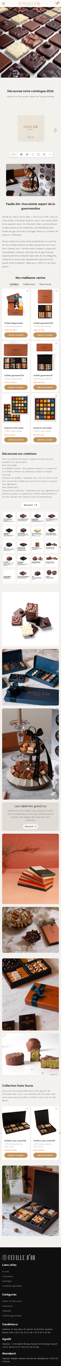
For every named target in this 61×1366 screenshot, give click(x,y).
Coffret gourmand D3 (14, 375)
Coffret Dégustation (13, 323)
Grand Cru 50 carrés (42, 428)
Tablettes (6, 1311)
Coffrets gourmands (13, 326)
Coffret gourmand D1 (43, 375)
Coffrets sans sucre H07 (44, 1141)
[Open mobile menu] (3, 3)
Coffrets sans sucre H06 (15, 1141)
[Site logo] (30, 3)
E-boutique (7, 1276)
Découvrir (28, 505)
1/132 (13, 154)
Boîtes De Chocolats (12, 1301)
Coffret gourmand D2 (43, 323)
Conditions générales (12, 1286)
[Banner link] (30, 816)
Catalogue (7, 1281)
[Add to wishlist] (27, 291)
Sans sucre (9, 1146)
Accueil (5, 1271)
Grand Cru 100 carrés (14, 428)
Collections (7, 1306)
